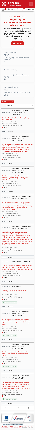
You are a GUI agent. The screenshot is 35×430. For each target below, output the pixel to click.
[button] (2, 408)
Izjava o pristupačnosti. (28, 428)
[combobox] (20, 105)
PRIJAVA (19, 43)
